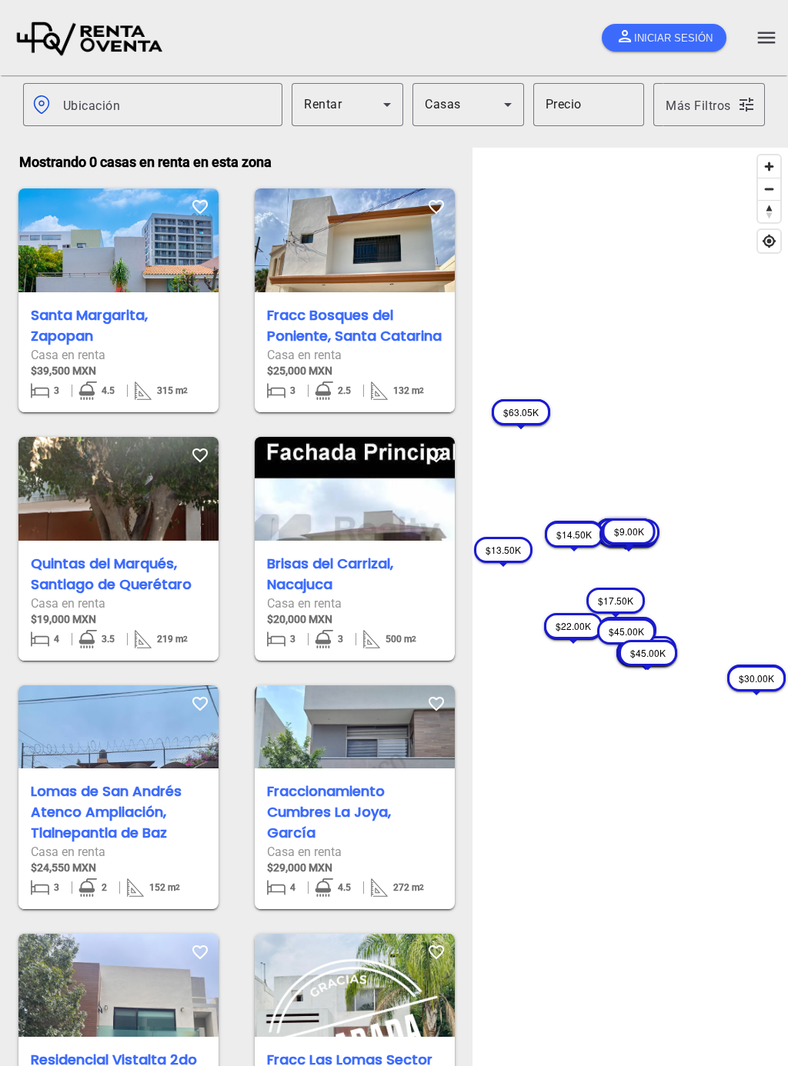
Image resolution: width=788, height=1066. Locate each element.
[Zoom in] (769, 166)
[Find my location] (769, 241)
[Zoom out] (769, 189)
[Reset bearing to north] (769, 211)
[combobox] (166, 104)
